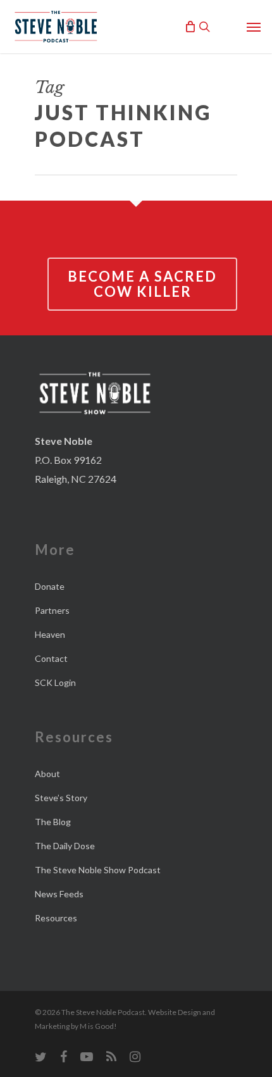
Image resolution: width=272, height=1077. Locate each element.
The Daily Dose (65, 845)
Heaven (50, 634)
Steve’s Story (61, 797)
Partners (52, 610)
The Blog (53, 821)
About (47, 773)
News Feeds (59, 893)
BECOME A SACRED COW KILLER (142, 284)
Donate (50, 586)
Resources (56, 917)
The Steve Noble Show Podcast (98, 869)
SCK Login (55, 682)
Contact (51, 658)
